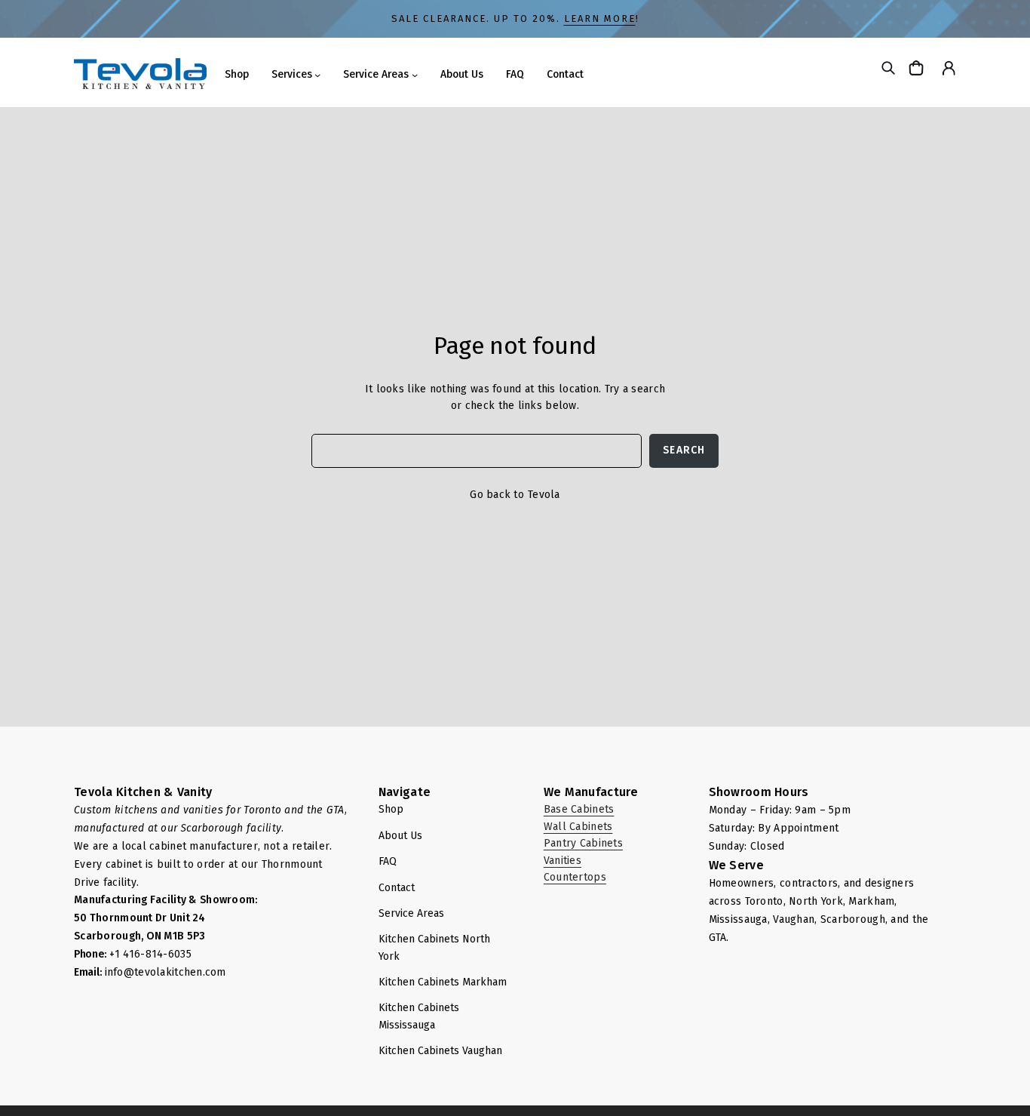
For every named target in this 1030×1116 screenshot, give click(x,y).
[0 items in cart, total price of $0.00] (918, 67)
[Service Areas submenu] (415, 75)
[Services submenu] (317, 75)
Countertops (575, 877)
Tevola (544, 494)
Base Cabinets (579, 809)
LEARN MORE (600, 18)
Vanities (562, 860)
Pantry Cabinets (583, 843)
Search (684, 450)
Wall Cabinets (578, 826)
